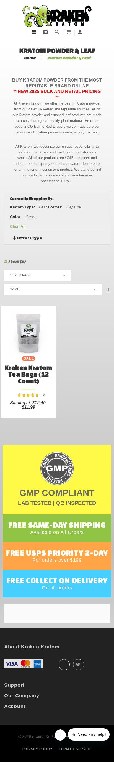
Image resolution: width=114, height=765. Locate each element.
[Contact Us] (45, 32)
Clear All (17, 226)
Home (29, 57)
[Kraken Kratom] (57, 5)
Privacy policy (37, 749)
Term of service (75, 749)
